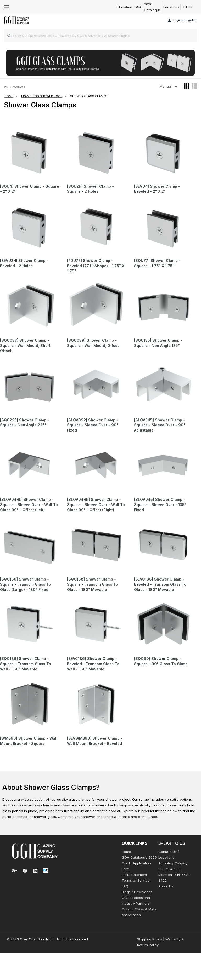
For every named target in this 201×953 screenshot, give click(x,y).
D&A (138, 7)
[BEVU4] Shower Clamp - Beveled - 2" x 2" (157, 189)
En (184, 7)
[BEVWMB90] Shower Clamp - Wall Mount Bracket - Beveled (94, 741)
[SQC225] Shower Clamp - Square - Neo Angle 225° (24, 422)
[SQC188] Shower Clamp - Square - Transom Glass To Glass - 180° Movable (92, 584)
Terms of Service (136, 880)
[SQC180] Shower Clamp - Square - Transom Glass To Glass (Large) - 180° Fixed (25, 584)
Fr (190, 7)
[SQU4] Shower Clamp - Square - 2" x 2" (29, 189)
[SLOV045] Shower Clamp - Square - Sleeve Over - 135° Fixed (160, 504)
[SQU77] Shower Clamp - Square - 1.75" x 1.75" (157, 263)
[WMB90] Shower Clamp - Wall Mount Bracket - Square (28, 741)
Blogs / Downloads (137, 892)
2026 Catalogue (152, 7)
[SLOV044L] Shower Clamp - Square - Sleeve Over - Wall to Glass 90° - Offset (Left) (29, 504)
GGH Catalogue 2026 (139, 857)
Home (126, 851)
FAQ (125, 886)
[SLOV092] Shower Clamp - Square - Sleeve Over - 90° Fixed (92, 425)
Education (124, 7)
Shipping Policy (149, 939)
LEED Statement (134, 874)
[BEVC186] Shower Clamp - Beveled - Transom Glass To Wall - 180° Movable (93, 663)
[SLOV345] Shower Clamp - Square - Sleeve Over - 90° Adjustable (159, 425)
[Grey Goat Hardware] (35, 851)
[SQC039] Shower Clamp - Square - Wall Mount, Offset (93, 343)
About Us (165, 886)
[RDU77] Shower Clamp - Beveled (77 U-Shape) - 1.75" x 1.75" (95, 265)
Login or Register (184, 20)
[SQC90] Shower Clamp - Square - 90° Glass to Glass (160, 661)
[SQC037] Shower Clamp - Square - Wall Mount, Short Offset (25, 345)
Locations (171, 7)
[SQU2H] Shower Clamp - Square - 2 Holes (90, 189)
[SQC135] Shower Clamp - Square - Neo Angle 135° (158, 343)
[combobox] (100, 35)
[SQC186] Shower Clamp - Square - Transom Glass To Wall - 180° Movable (25, 663)
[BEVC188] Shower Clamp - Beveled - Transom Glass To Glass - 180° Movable (160, 584)
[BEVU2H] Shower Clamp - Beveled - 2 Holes (24, 263)
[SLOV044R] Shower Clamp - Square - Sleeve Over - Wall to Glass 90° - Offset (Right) (96, 504)
